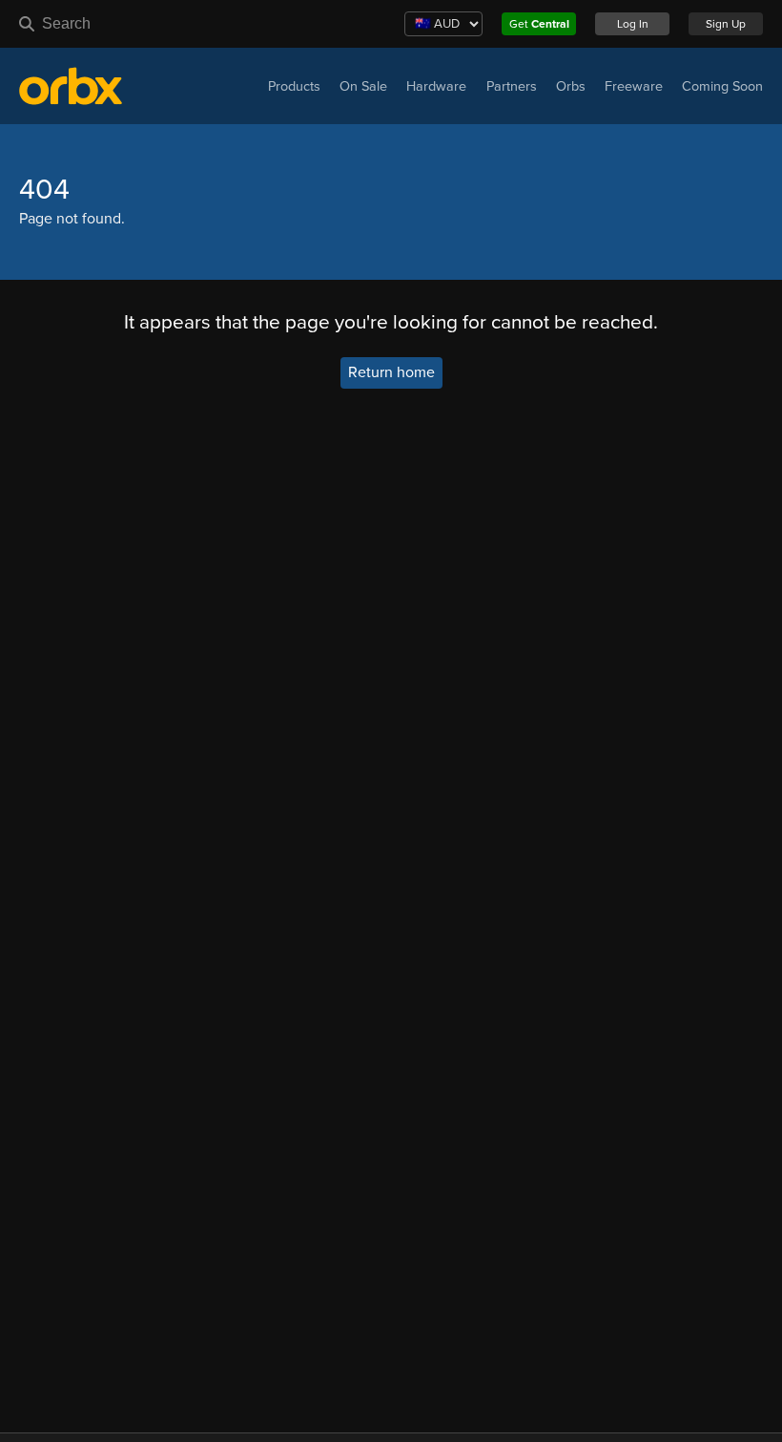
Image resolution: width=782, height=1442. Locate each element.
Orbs (571, 86)
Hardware (436, 86)
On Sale (363, 86)
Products (294, 86)
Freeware (634, 86)
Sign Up (726, 24)
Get (539, 24)
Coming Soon (722, 86)
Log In (632, 24)
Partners (511, 86)
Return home (391, 373)
